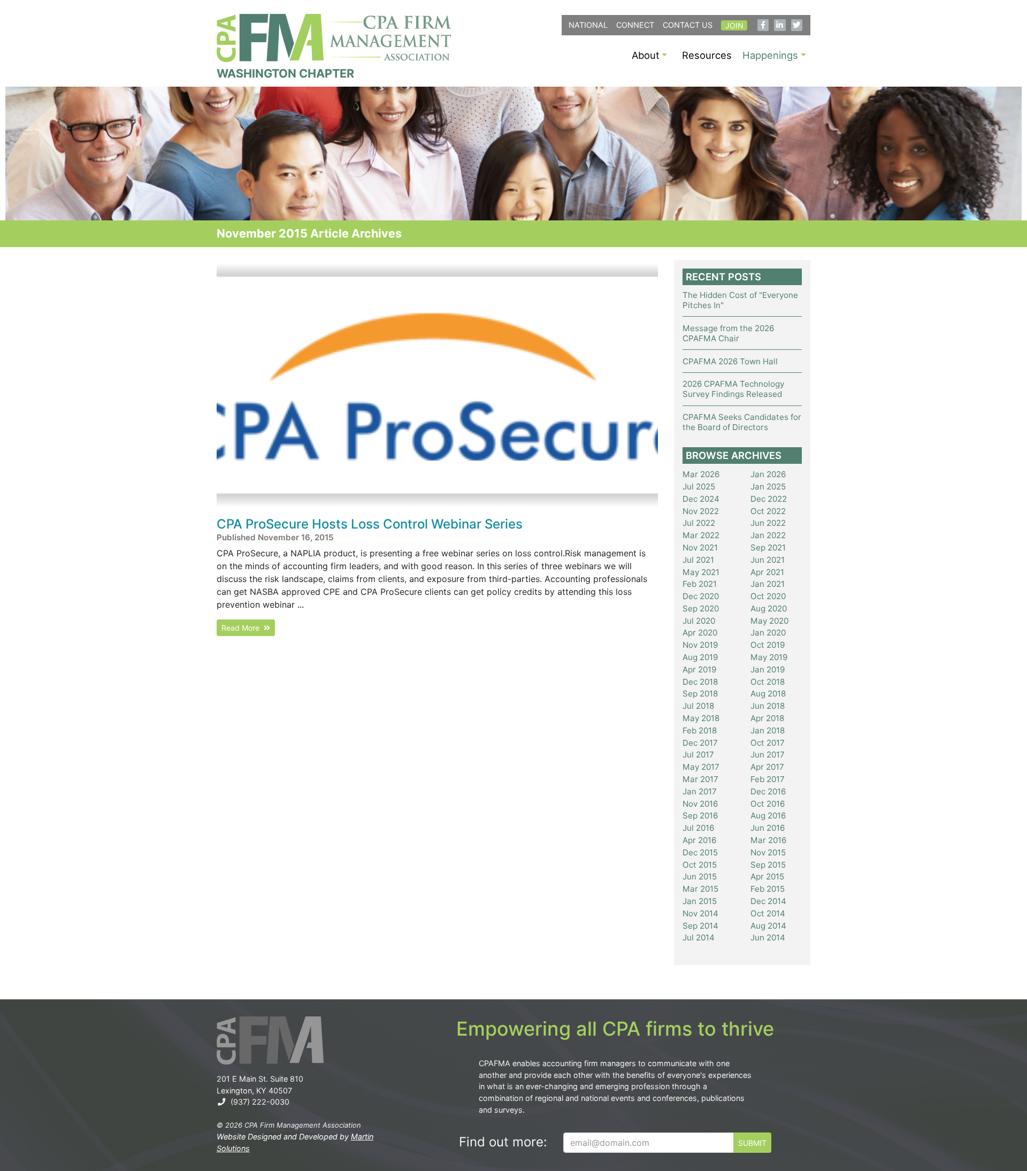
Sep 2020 (701, 608)
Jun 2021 (767, 560)
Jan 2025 (768, 486)
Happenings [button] (770, 55)
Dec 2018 (700, 682)
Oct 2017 (767, 743)
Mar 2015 (700, 889)
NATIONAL (588, 24)
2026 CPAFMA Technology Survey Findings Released (733, 389)
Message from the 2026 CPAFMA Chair (728, 333)
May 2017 (701, 767)
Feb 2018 (700, 730)
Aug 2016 (768, 815)
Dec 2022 (768, 499)
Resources (707, 55)
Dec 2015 (700, 852)
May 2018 (701, 718)
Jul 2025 (699, 486)
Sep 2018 (700, 693)
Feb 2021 (700, 584)
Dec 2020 (701, 596)
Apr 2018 (767, 718)
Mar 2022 (701, 535)
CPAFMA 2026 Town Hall (730, 361)
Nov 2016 (700, 804)
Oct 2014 (767, 913)
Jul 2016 (698, 828)
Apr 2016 (699, 840)
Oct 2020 (768, 596)
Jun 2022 (768, 523)
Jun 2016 (767, 828)
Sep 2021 (768, 547)
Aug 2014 (768, 926)
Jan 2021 (767, 584)
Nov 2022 (701, 511)
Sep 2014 (700, 926)
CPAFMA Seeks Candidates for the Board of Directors (742, 422)
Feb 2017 (767, 779)
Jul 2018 (698, 706)
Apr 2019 (699, 669)
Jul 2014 (699, 937)
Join (734, 25)
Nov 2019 (700, 645)
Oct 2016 (767, 804)
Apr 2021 (767, 572)
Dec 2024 (701, 499)
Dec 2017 (700, 743)
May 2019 (768, 657)
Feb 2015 (767, 889)
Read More (242, 627)
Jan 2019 (767, 669)
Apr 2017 (767, 767)
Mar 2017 (700, 779)
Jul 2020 (699, 621)
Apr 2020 (700, 632)
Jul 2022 (699, 523)
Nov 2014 (700, 913)
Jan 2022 (768, 535)
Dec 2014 (768, 901)
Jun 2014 (767, 937)
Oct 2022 (768, 511)
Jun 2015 (700, 876)
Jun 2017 (767, 754)
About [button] (646, 55)
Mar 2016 (768, 840)
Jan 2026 (768, 474)
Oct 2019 (767, 645)
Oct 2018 (767, 682)
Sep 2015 (768, 865)
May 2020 (769, 621)
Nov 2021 (700, 547)
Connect (635, 24)
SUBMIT (752, 1142)
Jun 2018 (767, 706)
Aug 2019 (700, 657)
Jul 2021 (698, 560)
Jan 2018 (767, 730)
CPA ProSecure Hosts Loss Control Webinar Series (370, 524)
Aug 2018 (768, 693)
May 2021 (701, 572)
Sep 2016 (700, 815)
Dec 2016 (768, 791)
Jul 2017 (698, 754)
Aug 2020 (768, 608)
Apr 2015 (767, 876)
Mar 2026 (701, 474)
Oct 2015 (700, 865)
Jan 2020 (768, 632)
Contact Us (687, 24)
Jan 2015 (700, 901)
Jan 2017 (700, 791)
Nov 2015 (768, 852)
